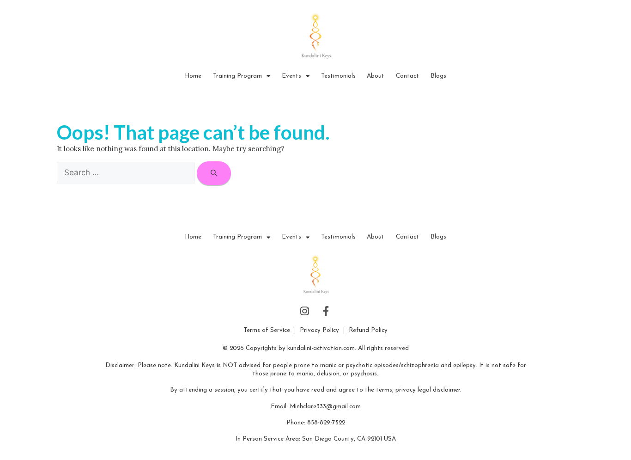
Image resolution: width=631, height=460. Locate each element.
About (375, 76)
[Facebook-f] (327, 312)
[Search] (214, 173)
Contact (407, 76)
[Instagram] (305, 312)
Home (193, 76)
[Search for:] (127, 172)
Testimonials (338, 76)
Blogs (438, 76)
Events (291, 76)
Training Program (237, 76)
